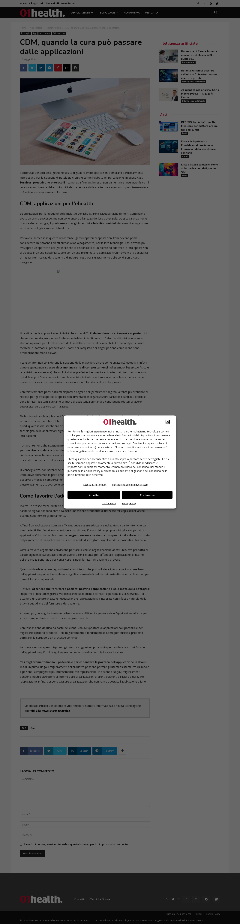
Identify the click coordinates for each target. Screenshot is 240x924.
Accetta (94, 495)
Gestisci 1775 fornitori (94, 484)
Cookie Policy (109, 503)
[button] (168, 422)
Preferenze (147, 495)
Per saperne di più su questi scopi (130, 484)
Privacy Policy (129, 503)
